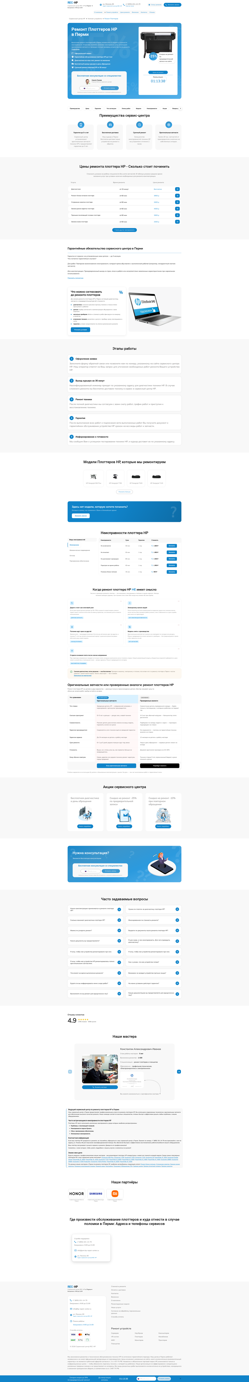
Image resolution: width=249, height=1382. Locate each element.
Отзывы (152, 12)
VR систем (115, 1337)
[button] (179, 1072)
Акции (165, 108)
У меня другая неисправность (125, 230)
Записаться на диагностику (82, 675)
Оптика (72, 556)
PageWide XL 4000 (154, 1159)
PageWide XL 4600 (79, 1159)
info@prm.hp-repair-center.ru (88, 1250)
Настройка (109, 1166)
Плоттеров (139, 1337)
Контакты (144, 12)
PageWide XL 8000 (115, 1159)
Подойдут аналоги (159, 766)
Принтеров (163, 1340)
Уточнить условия (80, 330)
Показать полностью (75, 278)
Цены (87, 108)
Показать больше (124, 492)
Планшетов (115, 1344)
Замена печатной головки (152, 1166)
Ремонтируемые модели (120, 1304)
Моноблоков (163, 1337)
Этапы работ (126, 108)
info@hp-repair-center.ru (82, 1309)
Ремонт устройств (112, 12)
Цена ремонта (125, 12)
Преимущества (75, 108)
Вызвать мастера (101, 1087)
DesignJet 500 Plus (108, 1157)
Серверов (115, 1333)
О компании (98, 12)
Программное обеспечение (79, 561)
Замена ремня (138, 1166)
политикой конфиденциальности (113, 92)
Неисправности (152, 108)
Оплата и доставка (118, 1290)
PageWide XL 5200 (126, 1161)
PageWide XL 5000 (128, 1159)
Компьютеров (164, 1333)
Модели (138, 108)
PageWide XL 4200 (161, 1157)
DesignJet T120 (140, 1157)
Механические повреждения (80, 550)
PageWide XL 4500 (141, 1159)
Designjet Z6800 (166, 1159)
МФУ (113, 1340)
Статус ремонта (156, 5)
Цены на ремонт (158, 72)
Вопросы (175, 108)
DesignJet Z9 (150, 1157)
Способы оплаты (117, 1317)
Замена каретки (166, 1166)
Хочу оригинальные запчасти (116, 766)
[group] (77, 1195)
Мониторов (139, 1340)
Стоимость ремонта (118, 1286)
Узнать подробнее (85, 826)
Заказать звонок (173, 5)
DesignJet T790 (119, 1157)
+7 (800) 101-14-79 (133, 4)
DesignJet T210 (103, 1159)
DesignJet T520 (130, 1157)
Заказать (172, 546)
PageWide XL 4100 (92, 1159)
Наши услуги (116, 1307)
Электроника (74, 545)
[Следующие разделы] (180, 108)
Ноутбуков (139, 1333)
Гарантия (98, 108)
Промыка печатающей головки (84, 1166)
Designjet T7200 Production (81, 1161)
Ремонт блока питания (148, 1164)
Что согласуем (111, 108)
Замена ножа (100, 1166)
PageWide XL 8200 (113, 1161)
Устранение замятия (163, 1164)
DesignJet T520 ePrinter (98, 1161)
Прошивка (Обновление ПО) (123, 1166)
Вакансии (135, 12)
